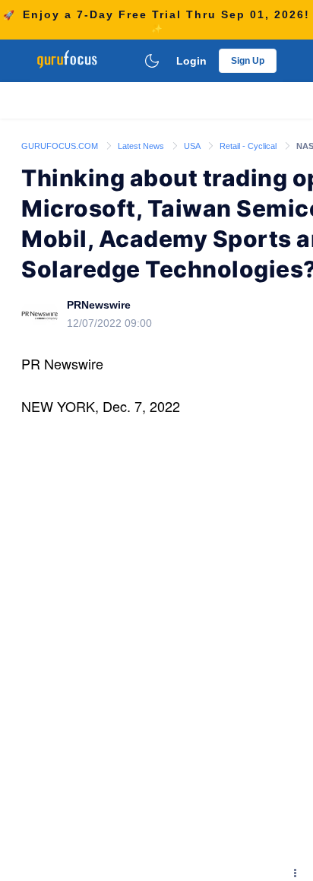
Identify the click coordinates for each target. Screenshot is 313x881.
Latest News (142, 146)
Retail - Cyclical (249, 146)
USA (193, 146)
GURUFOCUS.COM (60, 146)
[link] (60, 145)
